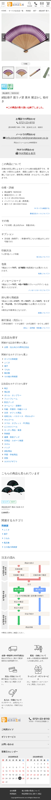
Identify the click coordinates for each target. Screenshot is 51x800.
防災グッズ (9, 402)
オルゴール (9, 420)
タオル (7, 444)
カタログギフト (11, 461)
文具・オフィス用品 (12, 413)
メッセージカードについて (38, 290)
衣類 (6, 458)
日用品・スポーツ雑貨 (13, 440)
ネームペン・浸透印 (12, 406)
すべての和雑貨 (11, 359)
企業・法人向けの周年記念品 (16, 347)
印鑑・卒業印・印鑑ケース (15, 409)
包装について (43, 273)
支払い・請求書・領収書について (35, 328)
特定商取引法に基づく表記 (31, 794)
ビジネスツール (11, 427)
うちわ (7, 369)
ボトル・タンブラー (12, 395)
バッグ (7, 447)
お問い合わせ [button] (7, 744)
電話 (36, 6)
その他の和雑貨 (11, 376)
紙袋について (43, 313)
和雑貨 (7, 433)
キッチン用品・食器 (12, 430)
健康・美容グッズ (11, 437)
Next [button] (47, 37)
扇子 (6, 366)
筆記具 (7, 392)
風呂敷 (7, 373)
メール (42, 6)
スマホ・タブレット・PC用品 (17, 423)
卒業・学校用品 (11, 454)
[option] (25, 37)
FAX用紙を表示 (27, 153)
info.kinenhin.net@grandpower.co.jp (27, 137)
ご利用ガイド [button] (7, 729)
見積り (48, 6)
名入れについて (42, 257)
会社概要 (13, 791)
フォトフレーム (11, 399)
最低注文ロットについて (39, 213)
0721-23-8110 (27, 122)
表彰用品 (8, 451)
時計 (6, 388)
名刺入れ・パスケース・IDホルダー (19, 416)
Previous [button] (3, 37)
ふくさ (7, 362)
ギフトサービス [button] (8, 737)
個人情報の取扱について (31, 791)
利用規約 (13, 794)
